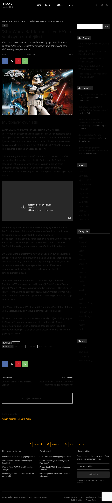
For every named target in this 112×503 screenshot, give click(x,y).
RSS (71, 444)
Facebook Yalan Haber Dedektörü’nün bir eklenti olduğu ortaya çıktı (90, 122)
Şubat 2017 (83, 206)
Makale (81, 285)
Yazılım (81, 329)
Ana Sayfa (6, 21)
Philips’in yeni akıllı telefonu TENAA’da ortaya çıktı (90, 67)
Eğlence (82, 255)
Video (81, 320)
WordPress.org (85, 360)
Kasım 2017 (84, 171)
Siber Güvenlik (85, 311)
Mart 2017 (83, 202)
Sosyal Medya (85, 316)
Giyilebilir (82, 263)
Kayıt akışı (83, 351)
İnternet (82, 277)
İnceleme (82, 272)
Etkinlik (81, 259)
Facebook (38, 444)
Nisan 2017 (83, 197)
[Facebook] (96, 5)
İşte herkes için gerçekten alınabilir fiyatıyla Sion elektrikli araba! (93, 150)
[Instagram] (102, 5)
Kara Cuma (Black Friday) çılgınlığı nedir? (93, 45)
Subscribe (93, 474)
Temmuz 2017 (85, 184)
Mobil (81, 290)
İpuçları (81, 281)
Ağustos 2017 (84, 180)
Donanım (82, 246)
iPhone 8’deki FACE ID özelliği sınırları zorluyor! (91, 60)
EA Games (32, 346)
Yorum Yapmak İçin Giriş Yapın (16, 419)
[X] (107, 5)
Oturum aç (83, 347)
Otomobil (82, 294)
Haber (81, 268)
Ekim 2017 (83, 175)
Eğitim (81, 250)
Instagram (56, 444)
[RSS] (66, 444)
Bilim (80, 237)
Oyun (15, 21)
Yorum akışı (83, 356)
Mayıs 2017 (83, 193)
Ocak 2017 (83, 210)
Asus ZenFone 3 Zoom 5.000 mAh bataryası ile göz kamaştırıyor (56, 383)
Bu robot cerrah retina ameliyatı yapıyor (17, 383)
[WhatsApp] (25, 61)
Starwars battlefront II (47, 346)
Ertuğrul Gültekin (14, 54)
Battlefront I (19, 346)
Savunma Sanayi (86, 303)
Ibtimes (16, 343)
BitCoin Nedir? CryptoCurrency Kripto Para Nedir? (92, 52)
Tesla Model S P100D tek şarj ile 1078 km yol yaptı (92, 75)
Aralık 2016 (83, 215)
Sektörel (82, 307)
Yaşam (81, 324)
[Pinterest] (18, 61)
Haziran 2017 (84, 189)
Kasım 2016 (84, 219)
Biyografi (82, 242)
